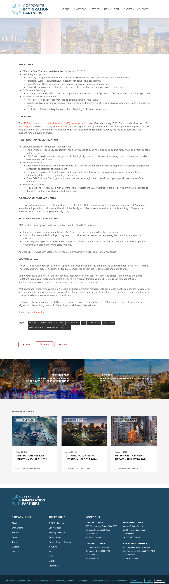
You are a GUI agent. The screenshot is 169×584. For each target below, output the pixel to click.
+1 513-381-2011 (93, 558)
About (14, 523)
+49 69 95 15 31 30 (131, 537)
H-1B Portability (94, 323)
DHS (62, 323)
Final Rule (75, 323)
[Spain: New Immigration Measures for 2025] (126, 379)
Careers (15, 547)
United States (84, 37)
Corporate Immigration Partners (28, 468)
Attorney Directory (57, 532)
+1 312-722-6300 (93, 537)
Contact (15, 551)
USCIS (67, 327)
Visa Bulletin (54, 566)
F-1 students (62, 126)
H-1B (84, 323)
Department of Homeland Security (43, 323)
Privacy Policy (55, 537)
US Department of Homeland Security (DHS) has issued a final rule (58, 123)
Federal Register (35, 312)
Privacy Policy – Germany (60, 542)
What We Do (17, 528)
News (14, 537)
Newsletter (53, 547)
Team (14, 542)
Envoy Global (55, 528)
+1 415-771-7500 (130, 558)
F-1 (67, 323)
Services (16, 532)
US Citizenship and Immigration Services (46, 327)
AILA (51, 551)
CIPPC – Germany (57, 523)
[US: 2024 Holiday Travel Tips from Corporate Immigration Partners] (42, 379)
